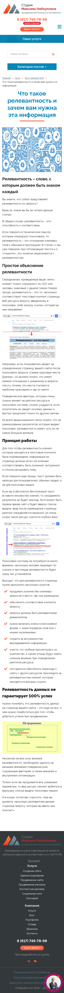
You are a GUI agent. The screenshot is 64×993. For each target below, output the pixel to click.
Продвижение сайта (32, 880)
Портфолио (32, 919)
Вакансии (32, 929)
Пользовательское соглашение (32, 972)
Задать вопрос (32, 29)
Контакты (32, 933)
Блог (32, 915)
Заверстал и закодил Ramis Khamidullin (32, 982)
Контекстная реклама (32, 889)
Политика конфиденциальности (32, 977)
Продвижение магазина (32, 884)
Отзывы (32, 924)
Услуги (32, 866)
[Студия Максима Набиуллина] (32, 8)
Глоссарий (34, 860)
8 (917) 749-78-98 (32, 21)
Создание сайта (32, 871)
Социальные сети (32, 893)
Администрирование (32, 875)
